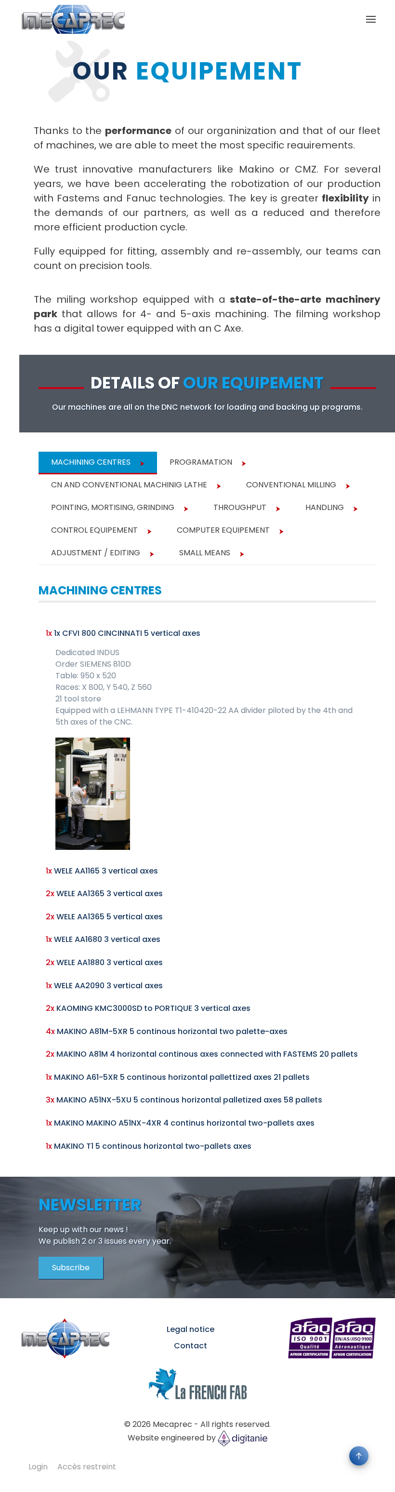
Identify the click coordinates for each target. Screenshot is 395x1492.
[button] (371, 19)
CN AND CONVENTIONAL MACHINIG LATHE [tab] (129, 484)
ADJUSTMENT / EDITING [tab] (95, 552)
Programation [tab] (201, 462)
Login (38, 1466)
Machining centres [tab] (91, 462)
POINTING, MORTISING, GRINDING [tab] (112, 507)
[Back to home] (72, 19)
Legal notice (190, 1329)
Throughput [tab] (239, 507)
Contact (190, 1345)
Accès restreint (86, 1466)
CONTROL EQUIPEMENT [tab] (94, 530)
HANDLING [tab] (324, 507)
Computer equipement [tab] (223, 530)
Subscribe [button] (71, 1267)
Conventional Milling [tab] (291, 484)
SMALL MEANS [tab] (204, 552)
